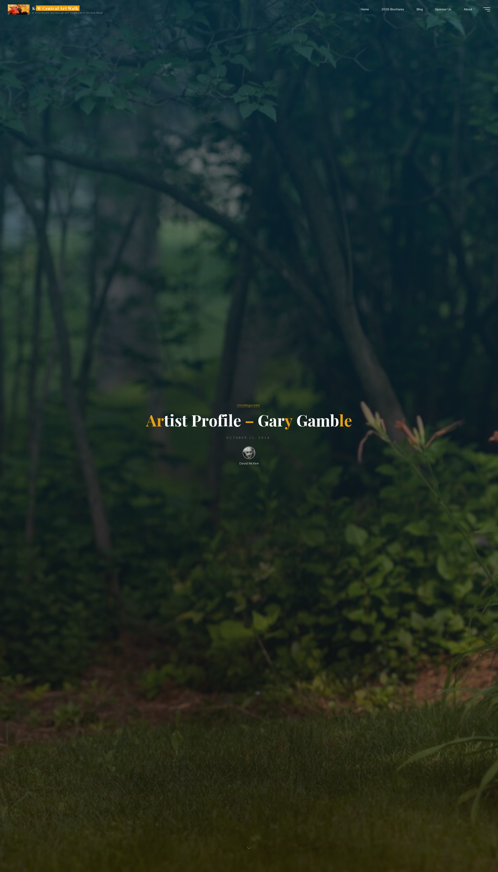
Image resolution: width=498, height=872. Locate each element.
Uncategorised (248, 405)
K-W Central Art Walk (55, 8)
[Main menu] (486, 9)
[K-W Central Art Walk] (19, 9)
